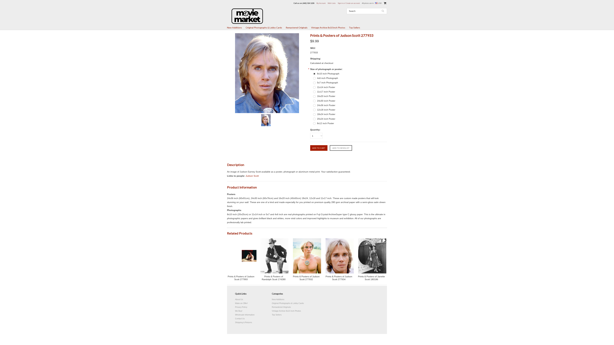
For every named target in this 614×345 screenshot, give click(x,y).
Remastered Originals (296, 27)
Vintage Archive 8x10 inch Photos (328, 27)
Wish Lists (332, 3)
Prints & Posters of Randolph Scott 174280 (274, 278)
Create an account (352, 3)
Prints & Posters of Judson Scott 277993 (241, 278)
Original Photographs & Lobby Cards (264, 27)
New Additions (234, 27)
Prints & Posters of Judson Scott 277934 (339, 278)
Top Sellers (354, 27)
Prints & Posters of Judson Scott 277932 (306, 278)
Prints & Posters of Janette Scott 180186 (371, 278)
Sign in (340, 3)
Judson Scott (252, 176)
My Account (321, 3)
